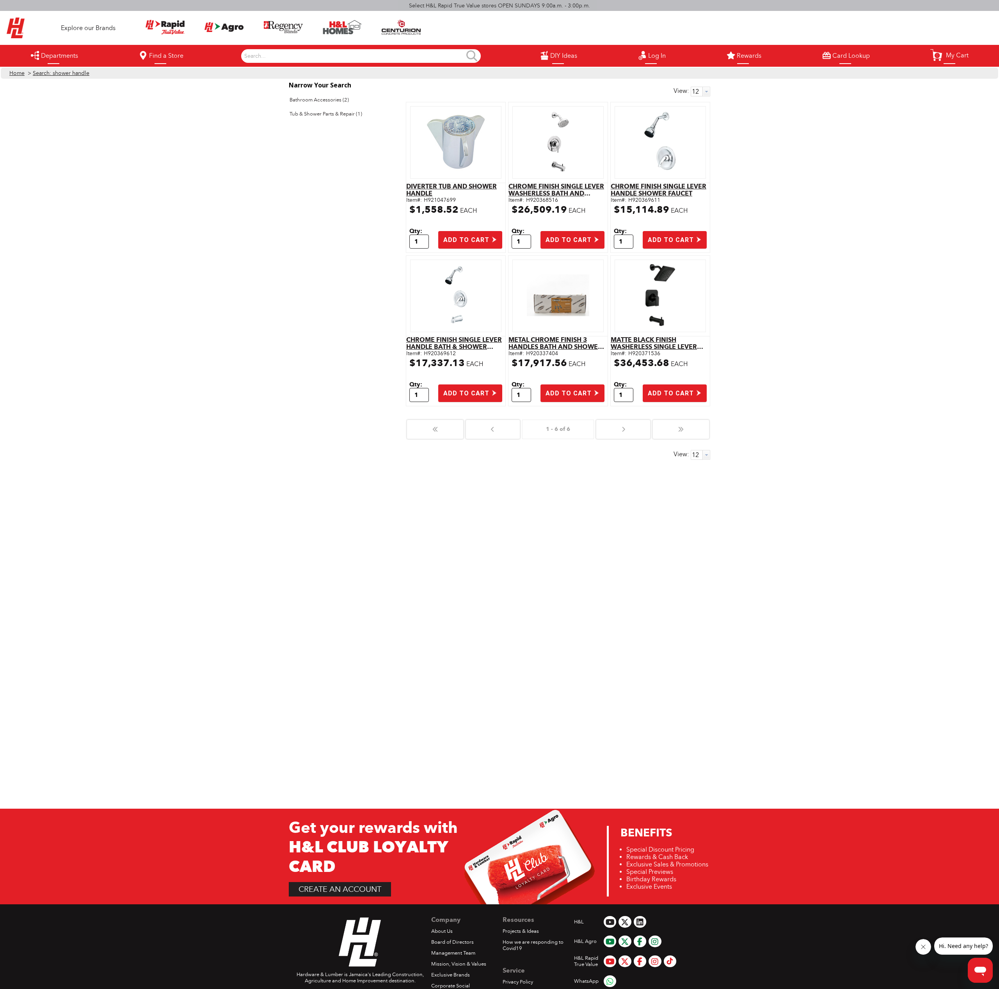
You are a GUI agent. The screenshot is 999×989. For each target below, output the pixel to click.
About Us (442, 931)
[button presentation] (706, 91)
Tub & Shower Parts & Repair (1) (326, 114)
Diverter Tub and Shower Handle (451, 190)
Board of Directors (452, 942)
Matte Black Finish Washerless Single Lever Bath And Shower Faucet (655, 343)
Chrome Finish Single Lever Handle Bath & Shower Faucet (454, 343)
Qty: (415, 231)
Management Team (453, 953)
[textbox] (354, 56)
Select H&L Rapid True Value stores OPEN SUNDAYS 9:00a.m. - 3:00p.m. (499, 5)
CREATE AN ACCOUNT (340, 889)
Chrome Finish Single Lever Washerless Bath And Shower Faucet (556, 190)
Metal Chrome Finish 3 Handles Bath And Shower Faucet (555, 343)
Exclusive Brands (450, 975)
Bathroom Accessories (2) (319, 100)
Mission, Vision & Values (458, 964)
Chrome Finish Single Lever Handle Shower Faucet (658, 190)
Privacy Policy (518, 982)
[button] (949, 55)
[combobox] (354, 56)
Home (17, 73)
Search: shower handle (61, 73)
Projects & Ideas (521, 931)
